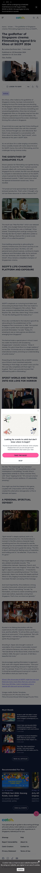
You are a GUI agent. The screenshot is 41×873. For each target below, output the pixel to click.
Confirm (20, 869)
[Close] (38, 411)
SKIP (20, 461)
